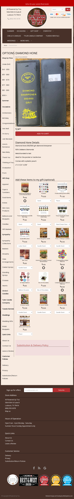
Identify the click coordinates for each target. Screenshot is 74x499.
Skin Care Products (5, 209)
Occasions (21, 31)
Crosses (5, 280)
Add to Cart (43, 134)
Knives (4, 203)
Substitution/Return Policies (8, 377)
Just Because (7, 139)
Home (5, 45)
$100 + (4, 95)
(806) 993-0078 (14, 19)
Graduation (6, 168)
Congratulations (8, 123)
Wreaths (5, 254)
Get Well (5, 128)
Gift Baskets (6, 229)
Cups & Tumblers (6, 191)
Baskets (5, 249)
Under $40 (6, 64)
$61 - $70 (5, 80)
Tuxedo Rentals (52, 36)
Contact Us (6, 346)
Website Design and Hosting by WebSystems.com (59, 496)
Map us (8, 411)
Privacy (5, 370)
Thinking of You (8, 162)
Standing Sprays (5, 273)
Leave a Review (8, 351)
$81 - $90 (5, 90)
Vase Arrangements (7, 260)
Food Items (6, 197)
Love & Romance (6, 145)
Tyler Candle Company (33, 36)
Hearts (4, 286)
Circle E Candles (14, 36)
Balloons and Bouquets (7, 217)
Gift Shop (34, 31)
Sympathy (47, 31)
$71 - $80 (5, 85)
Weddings (11, 41)
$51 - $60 (5, 75)
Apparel (5, 184)
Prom (4, 173)
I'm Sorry (5, 134)
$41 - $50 (5, 69)
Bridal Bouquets (5, 327)
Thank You (6, 157)
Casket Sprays (7, 267)
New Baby (6, 152)
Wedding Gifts (7, 321)
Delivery (5, 365)
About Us (5, 341)
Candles (5, 224)
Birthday (5, 118)
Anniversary (6, 113)
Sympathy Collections (6, 242)
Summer (10, 31)
